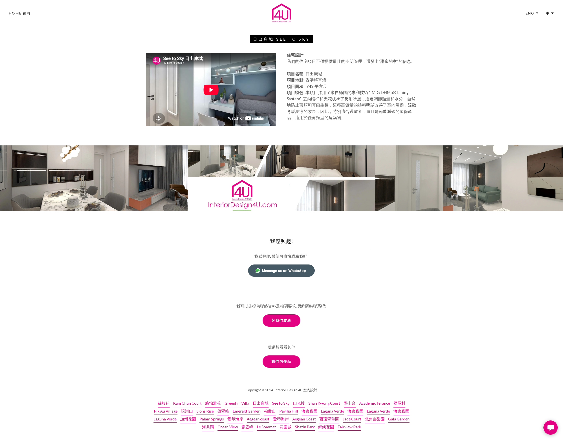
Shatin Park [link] (305, 426)
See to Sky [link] (280, 403)
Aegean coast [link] (258, 418)
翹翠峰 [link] (223, 411)
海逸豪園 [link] (309, 411)
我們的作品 (281, 361)
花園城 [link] (285, 426)
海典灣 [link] (208, 426)
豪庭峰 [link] (247, 426)
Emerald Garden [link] (246, 411)
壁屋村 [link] (399, 403)
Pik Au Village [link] (165, 411)
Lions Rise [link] (205, 411)
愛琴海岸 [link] (235, 418)
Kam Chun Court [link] (187, 403)
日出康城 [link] (261, 403)
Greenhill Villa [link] (237, 403)
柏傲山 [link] (270, 411)
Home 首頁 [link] (20, 13)
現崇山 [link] (187, 411)
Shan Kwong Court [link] (324, 403)
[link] (281, 12)
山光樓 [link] (299, 403)
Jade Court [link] (352, 418)
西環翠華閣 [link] (329, 418)
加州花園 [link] (188, 418)
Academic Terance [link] (374, 403)
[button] (532, 13)
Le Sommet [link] (266, 426)
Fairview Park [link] (349, 426)
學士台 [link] (350, 403)
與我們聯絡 (281, 320)
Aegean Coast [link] (304, 418)
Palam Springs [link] (211, 418)
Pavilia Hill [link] (288, 411)
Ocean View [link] (228, 426)
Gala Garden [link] (398, 418)
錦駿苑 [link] (164, 403)
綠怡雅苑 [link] (213, 403)
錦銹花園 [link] (326, 426)
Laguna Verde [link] (332, 411)
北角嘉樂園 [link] (375, 418)
